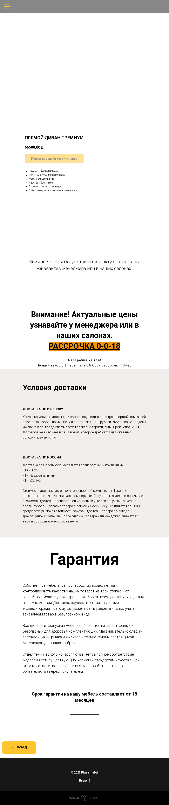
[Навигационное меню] (7, 7)
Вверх (83, 780)
